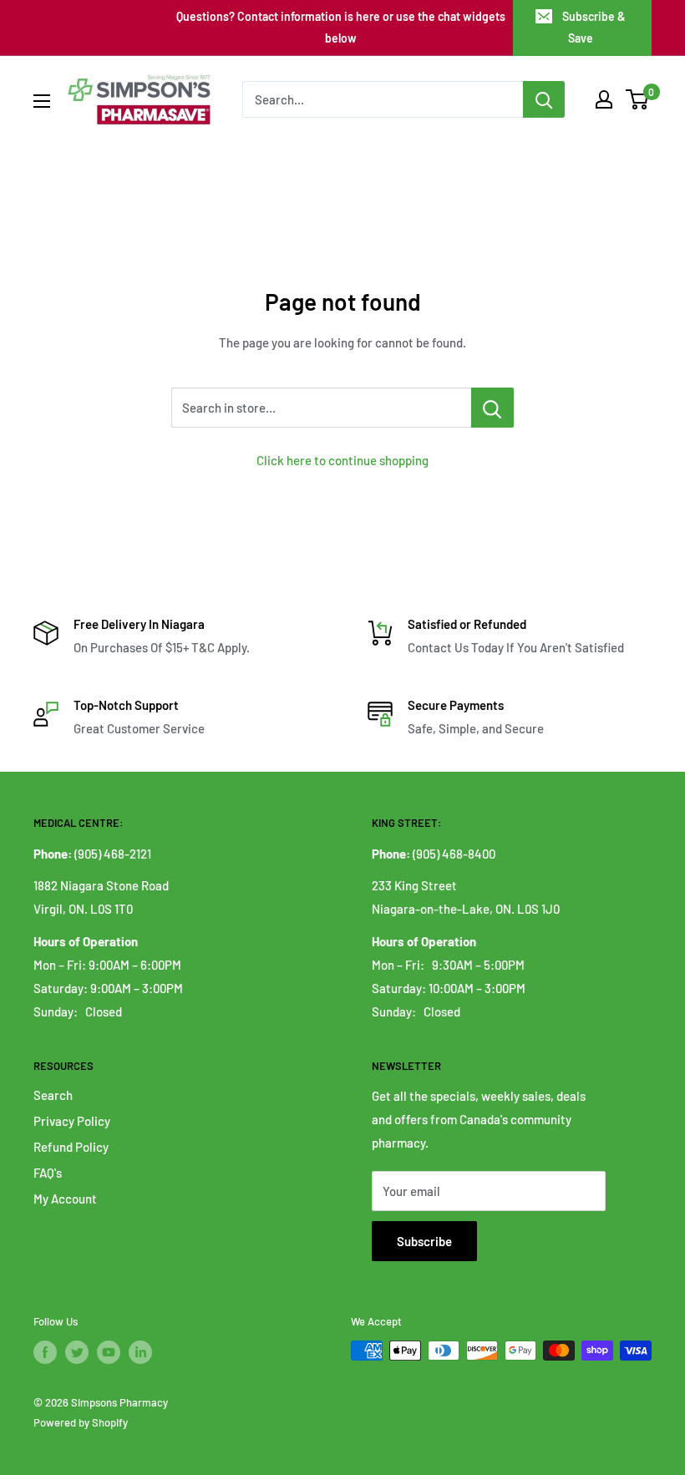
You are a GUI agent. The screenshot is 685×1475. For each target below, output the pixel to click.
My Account (65, 1198)
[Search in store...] (492, 408)
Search (53, 1094)
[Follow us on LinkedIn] (140, 1352)
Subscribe (424, 1241)
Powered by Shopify (80, 1422)
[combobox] (382, 99)
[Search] (544, 99)
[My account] (604, 99)
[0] (637, 99)
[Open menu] (41, 101)
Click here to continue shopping (342, 460)
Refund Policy (71, 1146)
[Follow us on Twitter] (77, 1352)
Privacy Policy (71, 1120)
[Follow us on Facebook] (45, 1352)
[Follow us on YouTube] (108, 1352)
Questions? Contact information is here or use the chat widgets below (340, 27)
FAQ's (47, 1172)
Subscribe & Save (594, 27)
